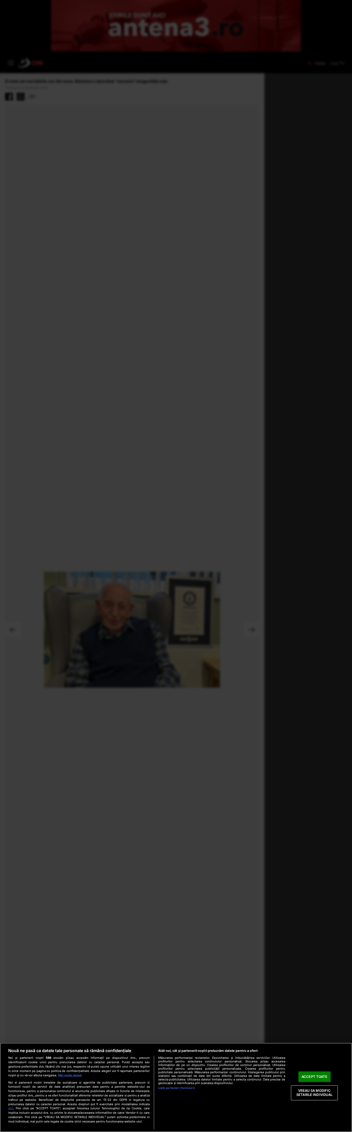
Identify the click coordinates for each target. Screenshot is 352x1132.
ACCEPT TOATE (314, 1077)
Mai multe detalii (70, 1075)
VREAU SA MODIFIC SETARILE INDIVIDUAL (314, 1093)
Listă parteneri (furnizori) (176, 1088)
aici (10, 1108)
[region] (176, 1087)
